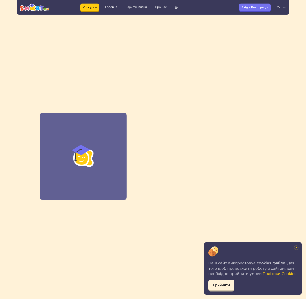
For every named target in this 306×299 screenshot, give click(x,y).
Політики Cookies (279, 274)
